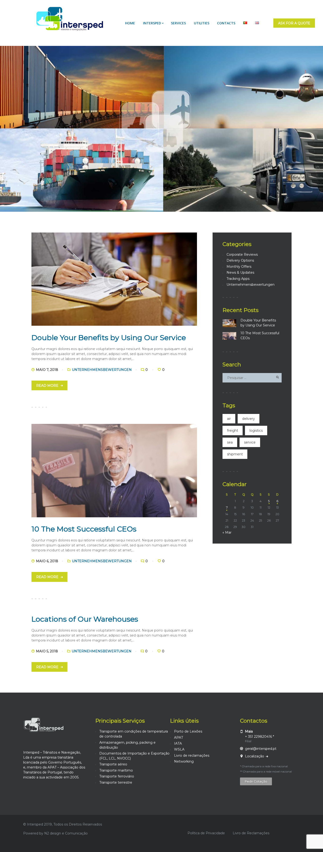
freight (232, 430)
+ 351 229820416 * (259, 736)
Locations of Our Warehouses (84, 619)
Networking (184, 761)
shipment (235, 454)
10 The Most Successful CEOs (83, 529)
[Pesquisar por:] (252, 378)
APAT (178, 737)
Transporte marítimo (116, 770)
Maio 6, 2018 (47, 561)
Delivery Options (240, 260)
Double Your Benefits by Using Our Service (108, 337)
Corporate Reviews (242, 254)
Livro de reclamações (191, 755)
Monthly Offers (239, 266)
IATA (178, 743)
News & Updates (240, 272)
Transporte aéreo (113, 764)
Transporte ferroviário (116, 776)
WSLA (179, 749)
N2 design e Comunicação (66, 833)
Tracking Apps (238, 279)
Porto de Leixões (188, 731)
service (250, 442)
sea (230, 442)
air (229, 419)
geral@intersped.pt (260, 749)
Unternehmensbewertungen (102, 370)
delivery (248, 419)
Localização (255, 756)
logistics (256, 430)
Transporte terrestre (115, 782)
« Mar (227, 532)
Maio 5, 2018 (47, 651)
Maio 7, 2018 (47, 370)
